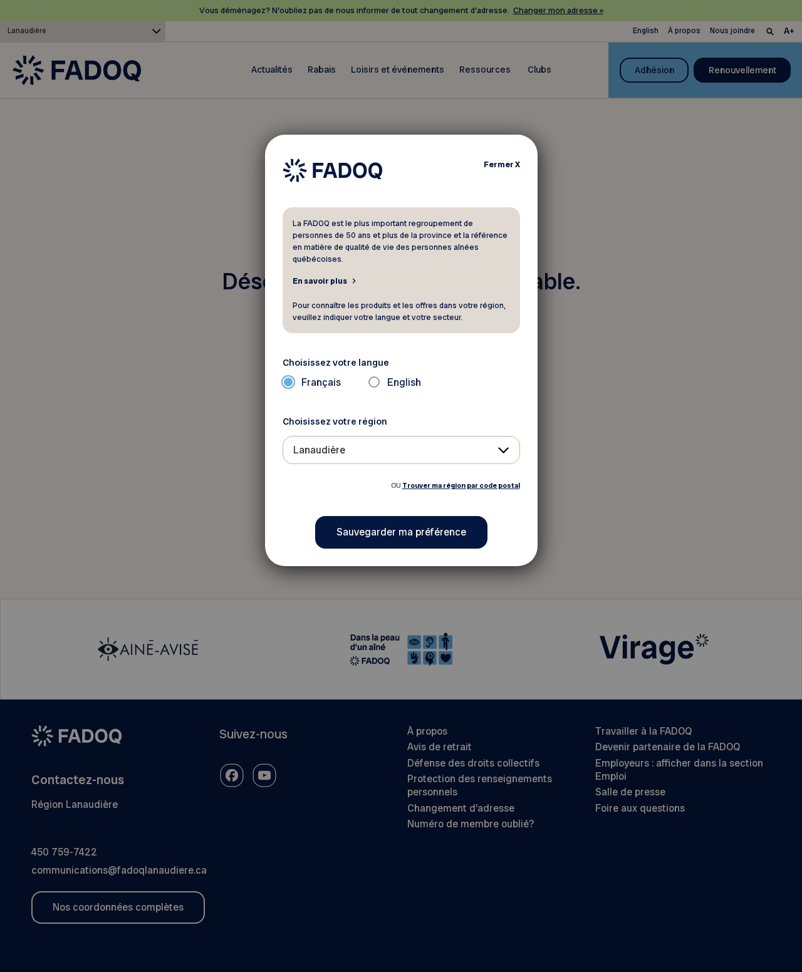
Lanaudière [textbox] (319, 450)
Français (321, 382)
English (404, 382)
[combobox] (401, 450)
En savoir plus (320, 281)
